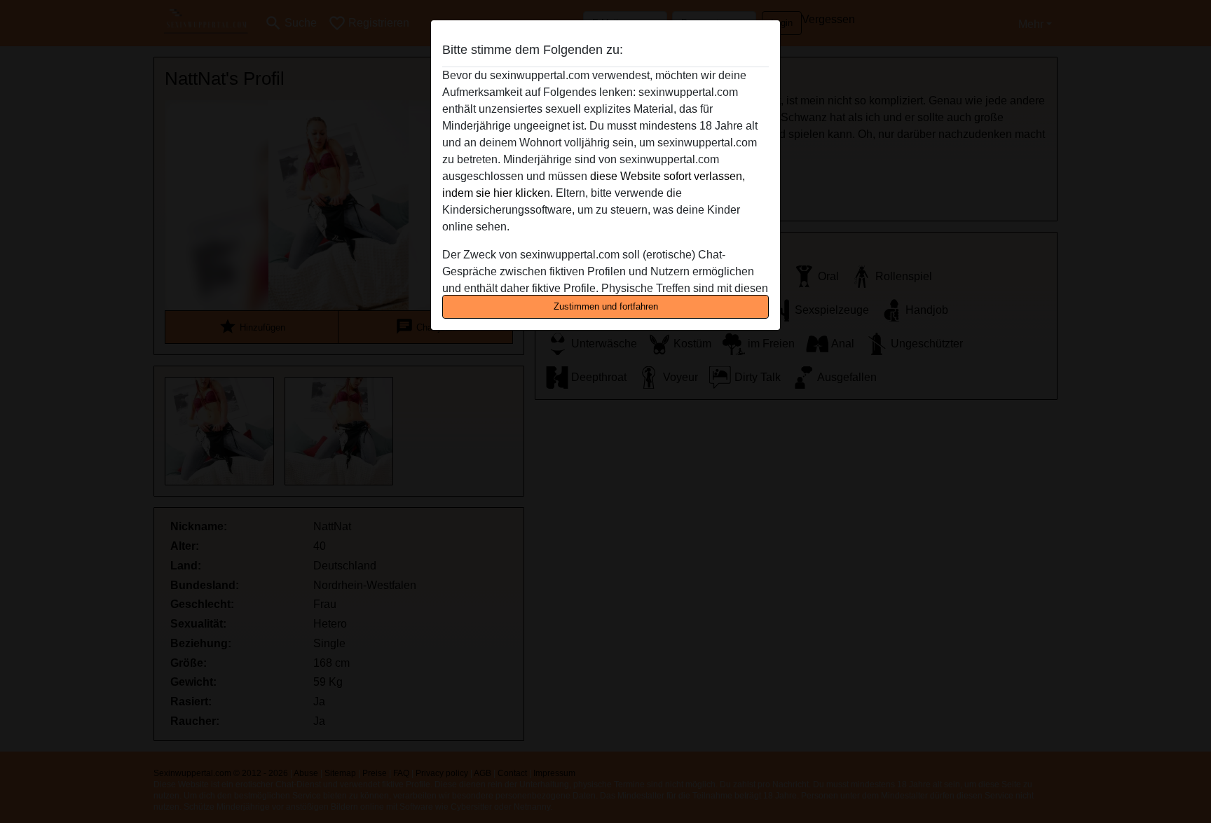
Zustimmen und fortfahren (606, 306)
